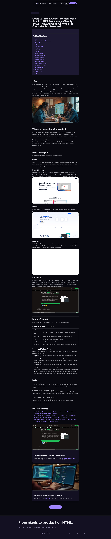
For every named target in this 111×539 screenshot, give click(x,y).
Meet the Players (39, 43)
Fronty (37, 48)
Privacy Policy (29, 527)
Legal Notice (44, 527)
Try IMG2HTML (34, 12)
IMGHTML (38, 3)
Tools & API (54, 3)
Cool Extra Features (39, 61)
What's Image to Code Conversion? (43, 41)
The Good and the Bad (40, 67)
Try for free (73, 3)
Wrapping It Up (38, 71)
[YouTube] (49, 533)
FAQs (36, 73)
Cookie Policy (37, 527)
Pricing (49, 3)
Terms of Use (21, 527)
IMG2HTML (39, 51)
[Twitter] (47, 533)
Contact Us (50, 527)
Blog (56, 527)
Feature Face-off (39, 53)
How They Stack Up (39, 59)
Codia (37, 44)
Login (66, 3)
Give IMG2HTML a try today (68, 458)
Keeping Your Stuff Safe (40, 65)
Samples (44, 3)
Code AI (38, 50)
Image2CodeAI (39, 46)
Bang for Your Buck (39, 57)
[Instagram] (42, 533)
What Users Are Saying (40, 55)
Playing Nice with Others (41, 63)
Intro (36, 39)
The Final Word (38, 69)
